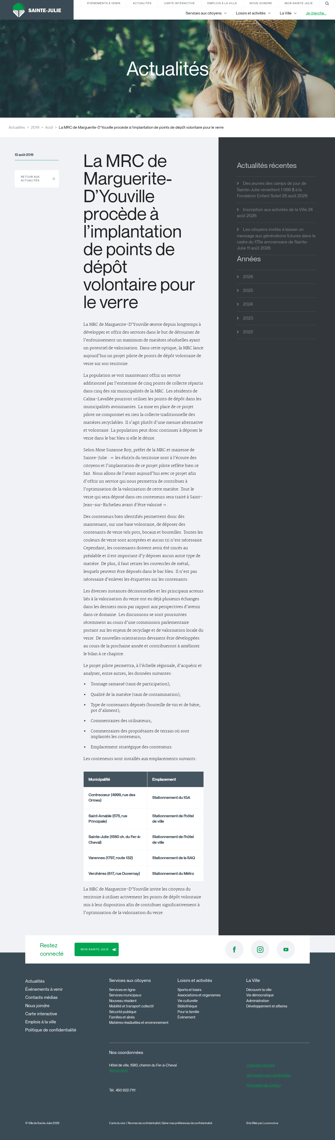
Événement (186, 1017)
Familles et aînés (122, 1017)
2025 (248, 290)
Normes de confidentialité (144, 1123)
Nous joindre (261, 3)
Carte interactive (179, 3)
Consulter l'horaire (260, 1065)
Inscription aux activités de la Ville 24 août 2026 (275, 212)
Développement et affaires (266, 1006)
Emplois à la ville (222, 3)
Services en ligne (122, 990)
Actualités (142, 3)
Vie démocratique (260, 995)
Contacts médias (41, 997)
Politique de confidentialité (50, 1030)
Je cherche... (316, 13)
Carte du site (117, 1123)
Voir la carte (118, 1070)
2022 (248, 332)
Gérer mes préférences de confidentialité (187, 1123)
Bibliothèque (187, 1006)
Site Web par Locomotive (262, 1123)
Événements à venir (103, 3)
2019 (35, 127)
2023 (248, 318)
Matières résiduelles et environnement (138, 1022)
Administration (257, 1001)
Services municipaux (125, 995)
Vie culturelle (188, 1001)
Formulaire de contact (263, 1085)
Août (49, 127)
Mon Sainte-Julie (299, 3)
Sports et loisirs (189, 990)
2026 (248, 276)
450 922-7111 (125, 1090)
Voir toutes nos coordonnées (268, 1075)
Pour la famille (188, 1012)
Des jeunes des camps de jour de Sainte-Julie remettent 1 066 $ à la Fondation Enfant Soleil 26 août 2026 (272, 189)
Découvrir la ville (258, 990)
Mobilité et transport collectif (131, 1006)
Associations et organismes (199, 995)
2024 (248, 304)
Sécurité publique (122, 1012)
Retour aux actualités (30, 178)
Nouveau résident (123, 1001)
